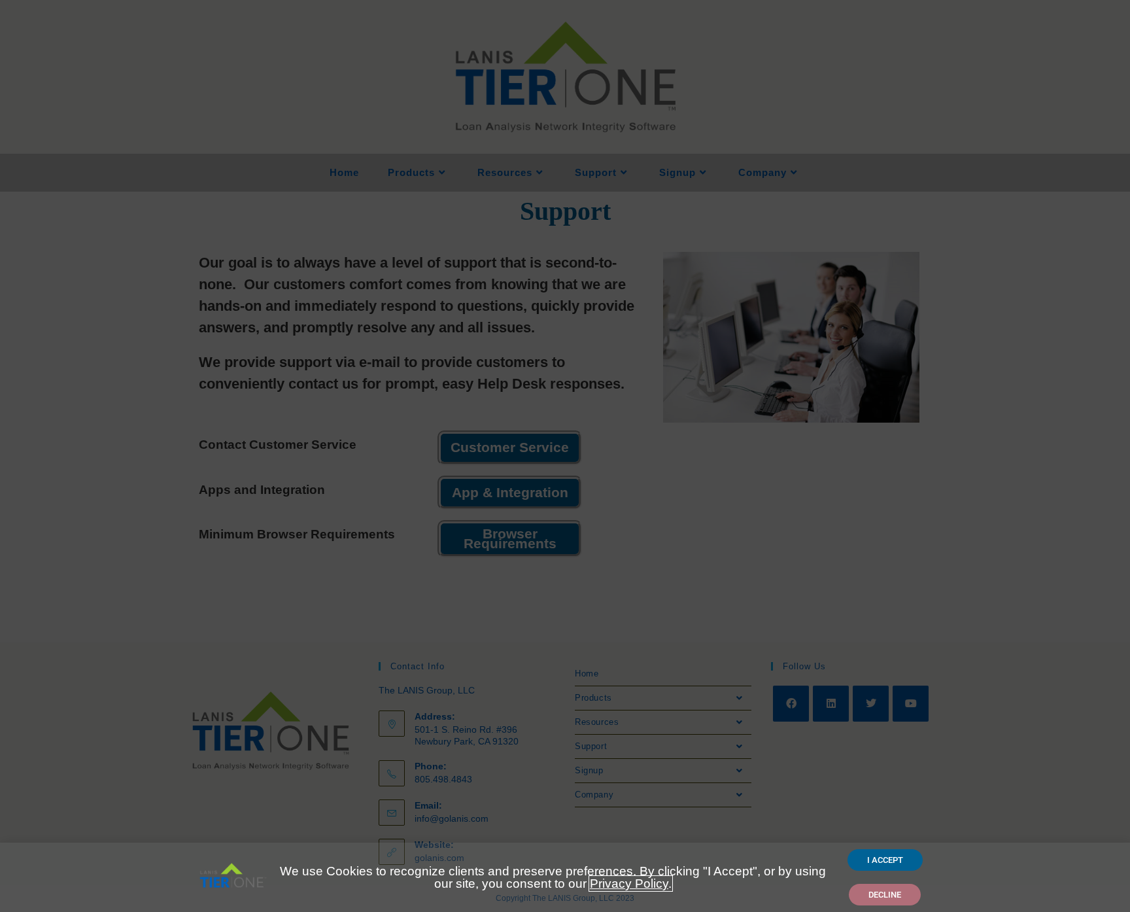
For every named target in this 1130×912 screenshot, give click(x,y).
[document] (565, 456)
